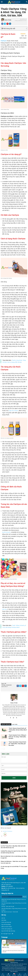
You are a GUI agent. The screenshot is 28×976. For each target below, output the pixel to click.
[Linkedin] (10, 24)
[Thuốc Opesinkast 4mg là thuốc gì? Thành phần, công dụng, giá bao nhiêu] (4, 743)
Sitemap (3, 906)
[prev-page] (2, 749)
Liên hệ (3, 918)
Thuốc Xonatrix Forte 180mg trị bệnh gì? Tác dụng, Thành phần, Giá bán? (17, 736)
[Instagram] (14, 718)
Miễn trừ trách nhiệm (6, 926)
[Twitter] (5, 24)
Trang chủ (3, 5)
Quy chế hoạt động (6, 924)
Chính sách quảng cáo (6, 928)
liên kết (16, 965)
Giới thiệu (3, 920)
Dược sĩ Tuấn (8, 20)
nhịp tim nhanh (13, 410)
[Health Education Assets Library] (14, 2)
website (8, 964)
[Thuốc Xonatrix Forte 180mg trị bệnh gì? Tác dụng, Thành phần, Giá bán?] (4, 736)
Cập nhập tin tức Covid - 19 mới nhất (9, 911)
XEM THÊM (14, 724)
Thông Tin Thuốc (9, 5)
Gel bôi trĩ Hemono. (7, 831)
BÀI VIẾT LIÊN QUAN (6, 724)
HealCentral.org (14, 962)
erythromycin (6, 532)
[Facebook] (2, 24)
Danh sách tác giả (10, 906)
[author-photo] (14, 700)
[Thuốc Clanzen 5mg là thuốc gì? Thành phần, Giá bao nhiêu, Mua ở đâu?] (4, 729)
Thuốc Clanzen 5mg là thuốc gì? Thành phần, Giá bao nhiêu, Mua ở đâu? (18, 729)
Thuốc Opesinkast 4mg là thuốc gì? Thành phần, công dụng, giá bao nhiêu (17, 743)
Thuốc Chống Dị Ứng (18, 5)
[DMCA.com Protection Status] (10, 960)
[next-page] (4, 749)
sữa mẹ (4, 609)
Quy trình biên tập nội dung (8, 931)
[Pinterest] (7, 24)
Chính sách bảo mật (6, 922)
